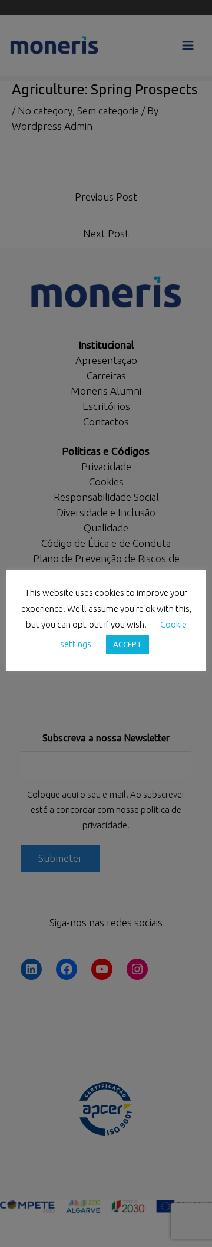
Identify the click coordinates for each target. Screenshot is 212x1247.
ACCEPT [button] (127, 644)
